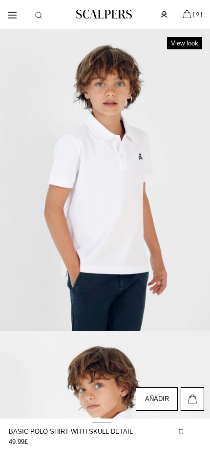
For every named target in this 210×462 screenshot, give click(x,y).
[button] (38, 15)
